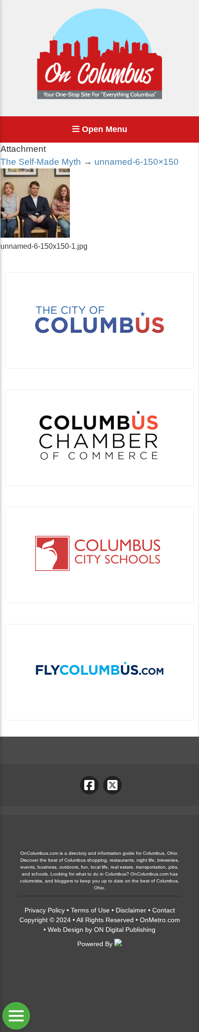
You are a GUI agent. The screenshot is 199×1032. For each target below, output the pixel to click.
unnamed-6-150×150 (136, 162)
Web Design (65, 929)
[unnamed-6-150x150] (35, 235)
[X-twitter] (112, 785)
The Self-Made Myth (40, 162)
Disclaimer (131, 910)
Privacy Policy (45, 910)
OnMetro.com (160, 920)
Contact (163, 910)
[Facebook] (89, 785)
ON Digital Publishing (124, 929)
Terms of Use (90, 910)
